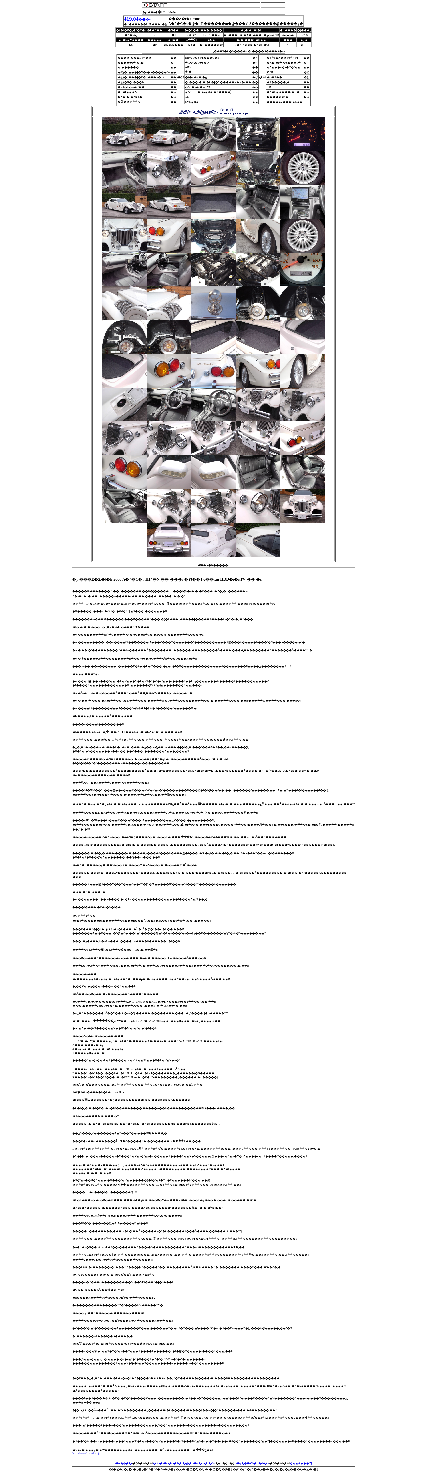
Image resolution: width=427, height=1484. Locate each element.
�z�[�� (123, 1463)
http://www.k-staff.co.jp (86, 1453)
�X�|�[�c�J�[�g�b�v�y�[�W (184, 1463)
